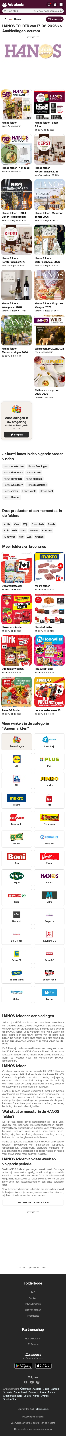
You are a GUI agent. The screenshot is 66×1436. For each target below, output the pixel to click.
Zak (29, 536)
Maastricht (36, 484)
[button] (55, 4)
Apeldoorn (13, 484)
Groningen (37, 466)
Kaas (16, 524)
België (46, 1388)
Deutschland (20, 1392)
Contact (33, 1298)
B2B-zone (33, 1344)
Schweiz (7, 1392)
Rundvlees (9, 536)
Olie (21, 536)
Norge (36, 1395)
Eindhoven (13, 472)
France (51, 1392)
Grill (14, 530)
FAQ (33, 1292)
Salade (51, 524)
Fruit (6, 530)
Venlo (29, 491)
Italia (19, 1395)
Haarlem (33, 478)
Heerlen (12, 497)
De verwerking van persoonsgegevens (33, 1429)
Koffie (7, 524)
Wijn (25, 524)
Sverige (45, 1395)
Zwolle (11, 491)
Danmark (33, 1392)
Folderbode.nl (41, 1409)
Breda (34, 472)
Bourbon (47, 530)
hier (12, 1040)
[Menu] (61, 4)
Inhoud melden (33, 1303)
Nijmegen (13, 478)
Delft (46, 491)
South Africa (9, 1399)
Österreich (25, 1388)
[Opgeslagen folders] (49, 4)
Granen (39, 536)
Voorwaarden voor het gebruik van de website (33, 1422)
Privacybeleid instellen (32, 1416)
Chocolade (38, 524)
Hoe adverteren (33, 1338)
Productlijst (33, 1315)
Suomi (42, 1392)
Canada (55, 1388)
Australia (36, 1388)
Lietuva (27, 1395)
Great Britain (9, 1395)
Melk (23, 530)
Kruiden (33, 530)
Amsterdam (14, 466)
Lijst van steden (33, 1309)
